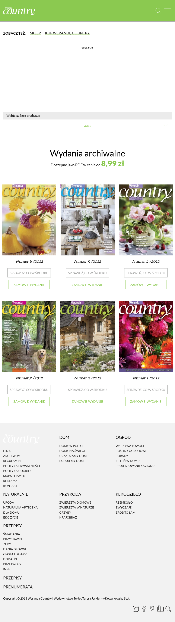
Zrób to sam (125, 512)
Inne (6, 569)
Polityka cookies (17, 471)
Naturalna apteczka (20, 507)
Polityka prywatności (21, 466)
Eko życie (10, 517)
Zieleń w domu (128, 461)
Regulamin (12, 461)
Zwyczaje (123, 507)
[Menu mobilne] (167, 10)
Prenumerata (18, 586)
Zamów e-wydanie (29, 285)
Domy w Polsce (71, 446)
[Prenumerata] (160, 608)
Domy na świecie (72, 450)
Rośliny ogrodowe (131, 450)
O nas (7, 451)
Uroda (8, 502)
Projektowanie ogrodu (135, 466)
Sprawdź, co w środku (29, 273)
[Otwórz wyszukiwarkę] (158, 11)
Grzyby (65, 512)
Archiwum (11, 456)
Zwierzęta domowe (75, 502)
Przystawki (12, 539)
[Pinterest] (152, 608)
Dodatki (10, 559)
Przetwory (12, 564)
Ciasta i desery (15, 554)
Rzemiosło (124, 502)
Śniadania (11, 534)
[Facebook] (143, 608)
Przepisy (12, 577)
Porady (122, 456)
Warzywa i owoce (130, 446)
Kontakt (10, 486)
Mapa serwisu (14, 476)
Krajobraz (68, 517)
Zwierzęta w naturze (76, 507)
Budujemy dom (71, 461)
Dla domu (11, 512)
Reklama (10, 481)
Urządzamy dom (73, 456)
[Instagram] (135, 608)
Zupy (7, 544)
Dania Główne (15, 549)
